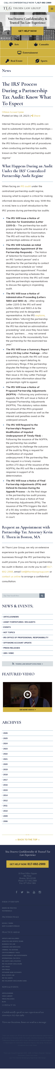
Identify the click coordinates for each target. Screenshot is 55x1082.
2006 (5, 821)
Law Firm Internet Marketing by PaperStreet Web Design (27, 1058)
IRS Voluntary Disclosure (12, 964)
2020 (5, 764)
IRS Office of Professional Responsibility (25, 637)
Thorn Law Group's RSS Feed (28, 664)
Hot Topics (9, 632)
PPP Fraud (6, 969)
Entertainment (30, 52)
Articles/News (11, 617)
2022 (5, 754)
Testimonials (7, 911)
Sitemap (48, 1053)
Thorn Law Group (9, 1053)
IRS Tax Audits (7, 978)
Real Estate (16, 60)
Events (7, 627)
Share (36, 115)
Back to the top (27, 839)
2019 (5, 769)
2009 (5, 816)
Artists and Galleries (10, 938)
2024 (5, 743)
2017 (5, 780)
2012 (5, 800)
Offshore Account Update (13, 112)
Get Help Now (27, 30)
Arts (16, 44)
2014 (5, 795)
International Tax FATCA (11, 958)
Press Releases (11, 648)
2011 (5, 806)
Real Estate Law (8, 975)
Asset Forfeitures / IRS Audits (19, 622)
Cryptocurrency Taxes (11, 952)
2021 (5, 759)
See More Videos (26, 710)
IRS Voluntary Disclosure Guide (14, 981)
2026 (5, 733)
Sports (44, 60)
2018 (5, 774)
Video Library (7, 996)
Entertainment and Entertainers (14, 955)
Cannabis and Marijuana (11, 947)
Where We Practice (9, 908)
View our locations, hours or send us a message (24, 1022)
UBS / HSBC (8, 653)
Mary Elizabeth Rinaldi (10, 926)
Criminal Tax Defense (10, 949)
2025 (5, 738)
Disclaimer (21, 1055)
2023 (5, 749)
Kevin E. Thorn (7, 923)
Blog (4, 1001)
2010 (5, 811)
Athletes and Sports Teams (12, 941)
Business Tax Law (8, 944)
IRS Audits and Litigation (11, 961)
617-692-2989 (44, 2)
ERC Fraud (6, 966)
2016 (5, 785)
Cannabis (44, 44)
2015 (5, 790)
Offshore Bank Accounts (11, 972)
